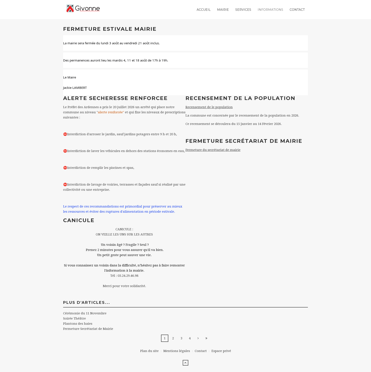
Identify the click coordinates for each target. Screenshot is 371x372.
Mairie (223, 10)
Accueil (204, 10)
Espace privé (221, 351)
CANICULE (78, 220)
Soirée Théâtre (74, 318)
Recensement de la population (240, 98)
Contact (297, 10)
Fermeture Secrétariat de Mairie (244, 141)
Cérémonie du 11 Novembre (84, 313)
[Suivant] (198, 338)
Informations (270, 10)
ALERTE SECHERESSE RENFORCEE (115, 98)
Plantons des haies (77, 324)
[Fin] (206, 338)
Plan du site (149, 351)
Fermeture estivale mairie (110, 29)
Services (243, 10)
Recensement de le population (209, 107)
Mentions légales (176, 351)
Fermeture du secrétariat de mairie (213, 150)
